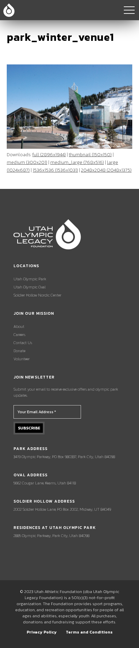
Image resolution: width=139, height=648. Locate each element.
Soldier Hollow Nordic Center (37, 295)
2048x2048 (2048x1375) (106, 170)
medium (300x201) (27, 162)
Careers (19, 335)
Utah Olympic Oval (29, 287)
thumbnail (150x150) (90, 154)
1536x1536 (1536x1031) (55, 170)
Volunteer (21, 359)
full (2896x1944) (49, 154)
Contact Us (22, 343)
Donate (19, 351)
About (18, 326)
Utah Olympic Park (29, 279)
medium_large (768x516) (77, 162)
